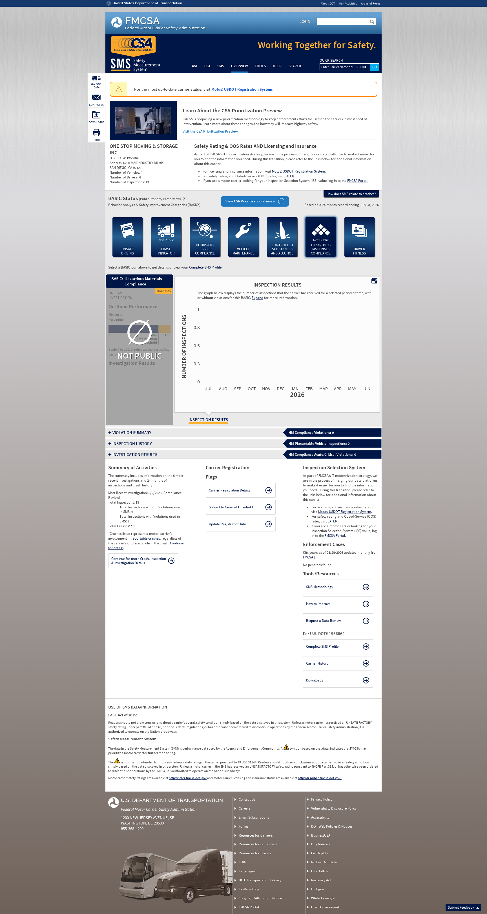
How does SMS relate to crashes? (351, 193)
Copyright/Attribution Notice (260, 898)
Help (277, 66)
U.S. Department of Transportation (172, 800)
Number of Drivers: (124, 177)
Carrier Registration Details (229, 490)
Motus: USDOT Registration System (298, 171)
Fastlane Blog (249, 889)
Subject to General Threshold (231, 507)
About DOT (328, 3)
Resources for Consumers (258, 844)
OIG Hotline (319, 871)
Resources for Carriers (256, 835)
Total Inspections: (122, 502)
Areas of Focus (370, 3)
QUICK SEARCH (331, 60)
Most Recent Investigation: (128, 492)
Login (305, 21)
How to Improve (318, 603)
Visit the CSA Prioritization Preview (210, 131)
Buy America (321, 844)
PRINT (96, 140)
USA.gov (317, 889)
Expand (257, 297)
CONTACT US (96, 105)
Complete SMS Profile (205, 267)
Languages (247, 871)
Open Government (325, 907)
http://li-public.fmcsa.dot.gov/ (320, 778)
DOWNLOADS (96, 122)
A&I (194, 66)
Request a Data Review (323, 620)
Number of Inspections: (127, 182)
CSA (207, 66)
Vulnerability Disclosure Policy (334, 808)
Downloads (314, 680)
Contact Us (247, 799)
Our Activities (348, 3)
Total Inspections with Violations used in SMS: (149, 519)
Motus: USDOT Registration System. (242, 89)
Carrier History (317, 663)
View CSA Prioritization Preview (250, 201)
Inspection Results (208, 419)
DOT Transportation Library (260, 880)
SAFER (289, 176)
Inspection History (132, 443)
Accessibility (320, 817)
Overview (239, 66)
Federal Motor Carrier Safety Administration (159, 809)
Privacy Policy (321, 799)
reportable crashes (145, 538)
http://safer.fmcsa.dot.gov (188, 778)
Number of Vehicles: (125, 172)
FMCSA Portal (357, 180)
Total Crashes (119, 526)
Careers (244, 808)
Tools (260, 66)
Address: (116, 162)
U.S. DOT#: (118, 158)
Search (295, 66)
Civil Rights (319, 853)
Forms (243, 826)
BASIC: (117, 278)
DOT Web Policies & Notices (331, 826)
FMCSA (308, 557)
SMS (220, 66)
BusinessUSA (320, 835)
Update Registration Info (227, 524)
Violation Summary (131, 432)
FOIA (242, 862)
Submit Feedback (461, 907)
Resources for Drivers (255, 853)
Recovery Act (321, 880)
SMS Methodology (319, 586)
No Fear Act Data (324, 862)
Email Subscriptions (254, 817)
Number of (183, 346)
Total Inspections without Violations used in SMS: (150, 509)
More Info (163, 291)
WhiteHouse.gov (323, 898)
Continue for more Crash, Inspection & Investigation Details (138, 561)
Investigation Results (134, 454)
